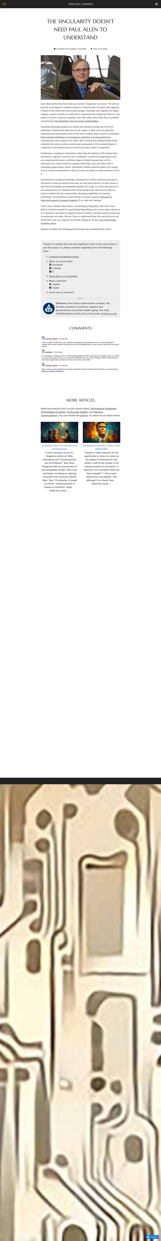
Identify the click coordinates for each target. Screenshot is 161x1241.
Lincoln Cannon (80, 4)
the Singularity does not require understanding (76, 121)
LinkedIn (56, 268)
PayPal (56, 284)
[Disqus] (80, 362)
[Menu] (156, 4)
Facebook (57, 264)
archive (84, 415)
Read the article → (59, 490)
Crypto (55, 287)
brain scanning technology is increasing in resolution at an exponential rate (75, 137)
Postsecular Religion (77, 412)
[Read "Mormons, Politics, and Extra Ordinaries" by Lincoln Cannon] (101, 432)
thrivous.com (110, 313)
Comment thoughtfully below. (64, 256)
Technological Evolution (53, 412)
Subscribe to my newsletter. (63, 276)
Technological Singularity (103, 408)
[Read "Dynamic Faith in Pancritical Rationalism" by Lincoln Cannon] (59, 432)
